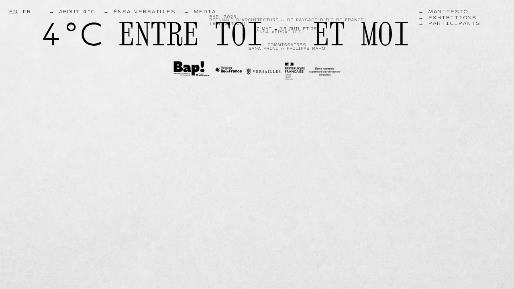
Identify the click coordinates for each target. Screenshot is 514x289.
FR (26, 11)
